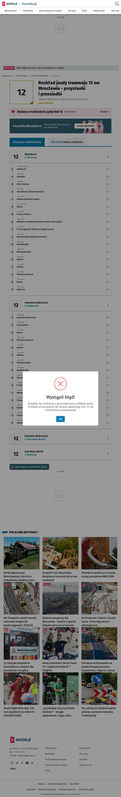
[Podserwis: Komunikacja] (28, 4)
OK (60, 419)
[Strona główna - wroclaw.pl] (9, 4)
